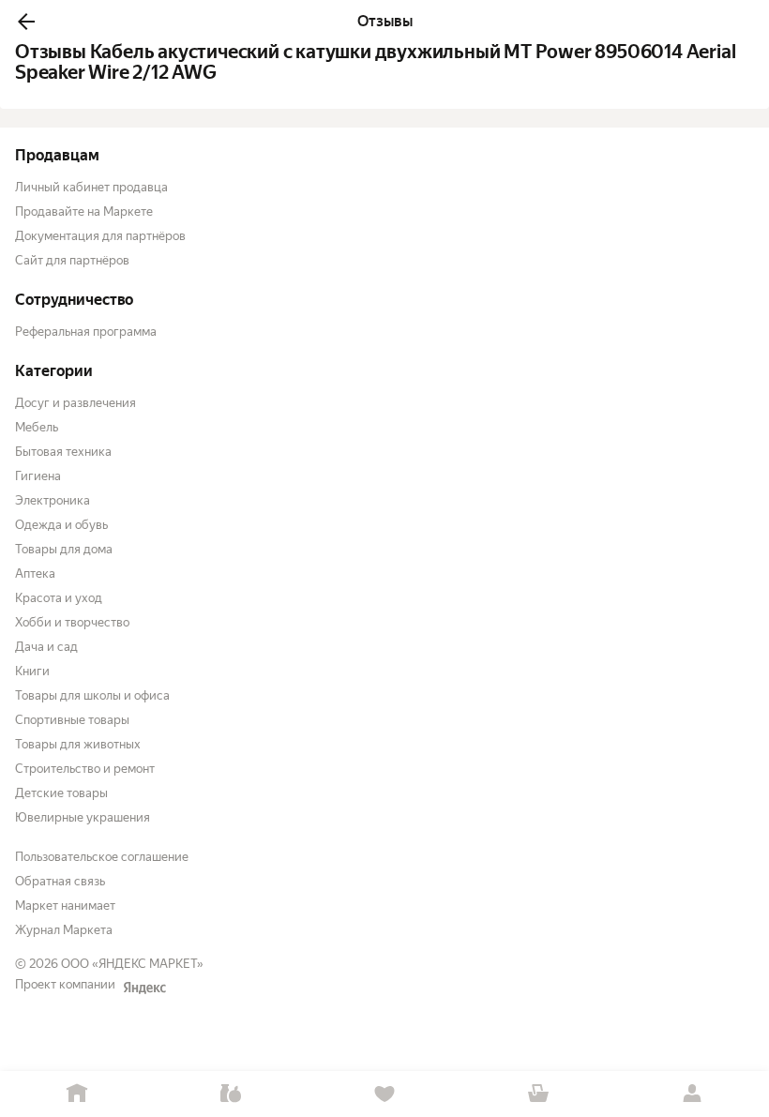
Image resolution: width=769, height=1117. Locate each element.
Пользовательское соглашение (101, 857)
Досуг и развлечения (75, 403)
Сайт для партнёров (72, 260)
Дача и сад (46, 647)
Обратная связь (60, 881)
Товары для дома (64, 549)
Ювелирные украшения (82, 817)
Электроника (52, 500)
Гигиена (38, 476)
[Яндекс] (144, 987)
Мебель (36, 427)
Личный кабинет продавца (91, 187)
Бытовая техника (63, 452)
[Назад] (26, 21)
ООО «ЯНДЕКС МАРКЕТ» (132, 964)
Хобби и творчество (72, 622)
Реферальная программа (86, 332)
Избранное (384, 1094)
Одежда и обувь (61, 525)
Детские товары (61, 793)
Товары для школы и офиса (92, 695)
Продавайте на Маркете (84, 211)
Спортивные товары (72, 720)
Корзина (538, 1094)
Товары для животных (78, 744)
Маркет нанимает (65, 905)
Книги (32, 671)
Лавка (231, 1094)
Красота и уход (58, 598)
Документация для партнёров (100, 236)
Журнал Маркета (64, 930)
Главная (77, 1094)
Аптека (35, 573)
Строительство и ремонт (85, 769)
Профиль (692, 1094)
